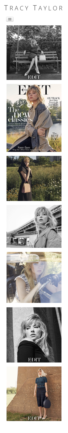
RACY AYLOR (34, 8)
